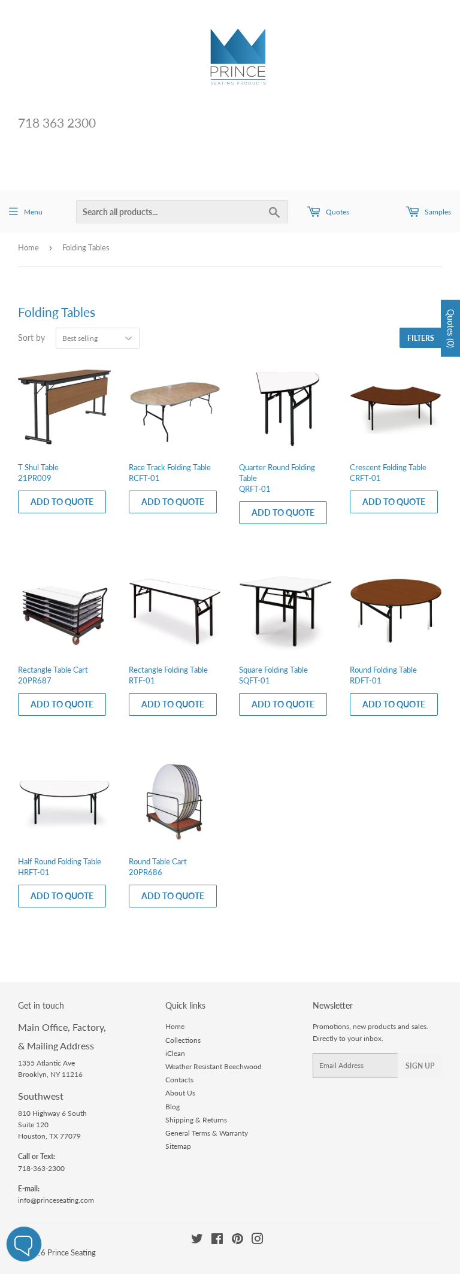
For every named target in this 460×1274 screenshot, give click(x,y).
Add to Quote (62, 502)
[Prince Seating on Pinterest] (237, 1240)
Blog (172, 1106)
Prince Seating (71, 1252)
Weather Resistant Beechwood (213, 1066)
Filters (420, 338)
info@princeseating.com (56, 1200)
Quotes (336, 211)
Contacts (179, 1079)
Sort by (31, 337)
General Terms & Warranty (206, 1132)
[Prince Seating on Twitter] (197, 1240)
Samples (437, 211)
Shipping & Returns (196, 1119)
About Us (180, 1092)
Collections (183, 1040)
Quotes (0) (451, 327)
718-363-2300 (41, 1168)
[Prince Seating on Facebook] (217, 1240)
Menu (33, 211)
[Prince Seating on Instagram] (258, 1240)
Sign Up (419, 1065)
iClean (175, 1053)
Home (28, 247)
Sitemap (178, 1146)
